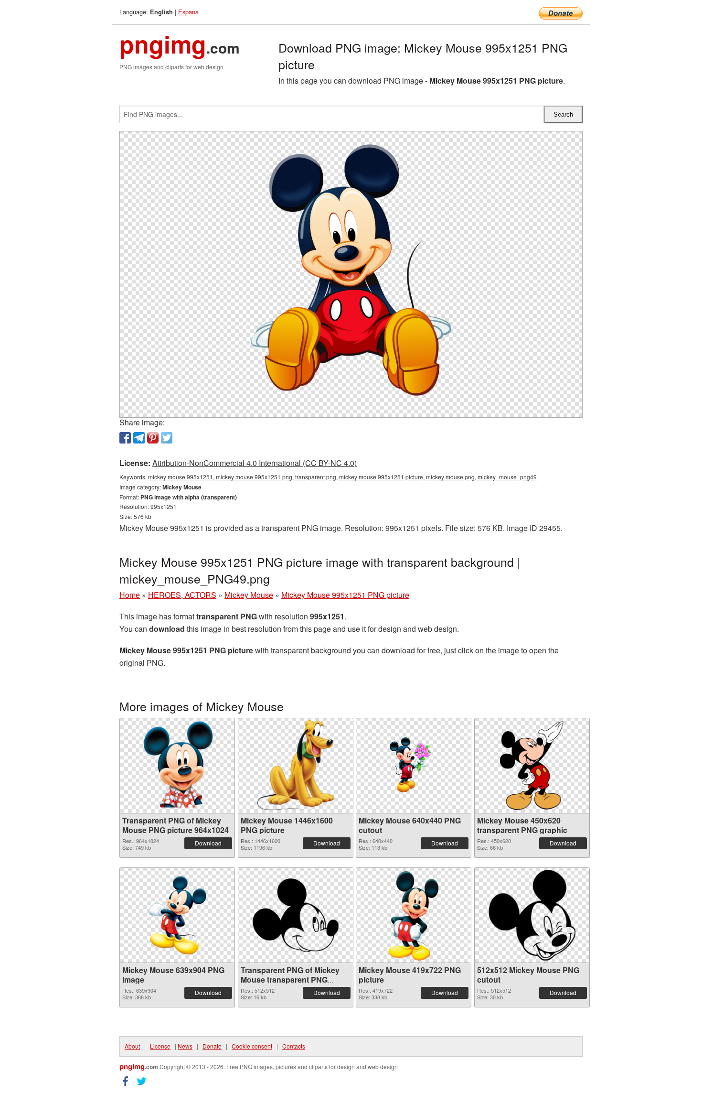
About (132, 1046)
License (160, 1046)
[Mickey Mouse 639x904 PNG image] (177, 915)
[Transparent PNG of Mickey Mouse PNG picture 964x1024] (177, 765)
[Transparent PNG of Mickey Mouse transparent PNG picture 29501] (295, 915)
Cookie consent (252, 1046)
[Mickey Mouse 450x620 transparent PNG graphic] (532, 765)
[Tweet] (166, 438)
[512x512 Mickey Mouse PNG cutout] (532, 915)
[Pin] (153, 438)
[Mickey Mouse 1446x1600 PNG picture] (295, 765)
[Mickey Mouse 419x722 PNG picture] (413, 915)
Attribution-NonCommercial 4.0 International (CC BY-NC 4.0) (254, 462)
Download (208, 843)
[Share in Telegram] (139, 438)
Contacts (293, 1046)
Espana (188, 11)
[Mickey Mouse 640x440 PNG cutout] (413, 766)
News (185, 1046)
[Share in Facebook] (125, 438)
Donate (212, 1046)
